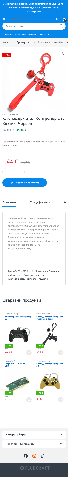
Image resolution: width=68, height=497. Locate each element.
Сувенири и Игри (25, 42)
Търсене (61, 26)
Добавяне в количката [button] (26, 352)
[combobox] (29, 26)
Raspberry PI (10, 361)
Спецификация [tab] (40, 202)
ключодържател (16, 278)
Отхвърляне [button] (34, 11)
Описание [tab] (9, 202)
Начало (8, 34)
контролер (32, 278)
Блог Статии (20, 34)
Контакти (44, 34)
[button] (62, 53)
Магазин (32, 34)
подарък (43, 278)
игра (45, 275)
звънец (37, 275)
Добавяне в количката (27, 182)
